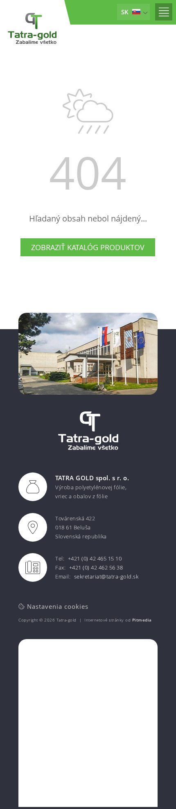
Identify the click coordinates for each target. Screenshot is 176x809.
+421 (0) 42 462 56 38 (96, 567)
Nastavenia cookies (56, 606)
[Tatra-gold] (32, 29)
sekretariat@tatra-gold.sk (106, 576)
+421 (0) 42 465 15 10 (95, 558)
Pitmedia (142, 620)
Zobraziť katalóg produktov (87, 247)
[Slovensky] (133, 12)
